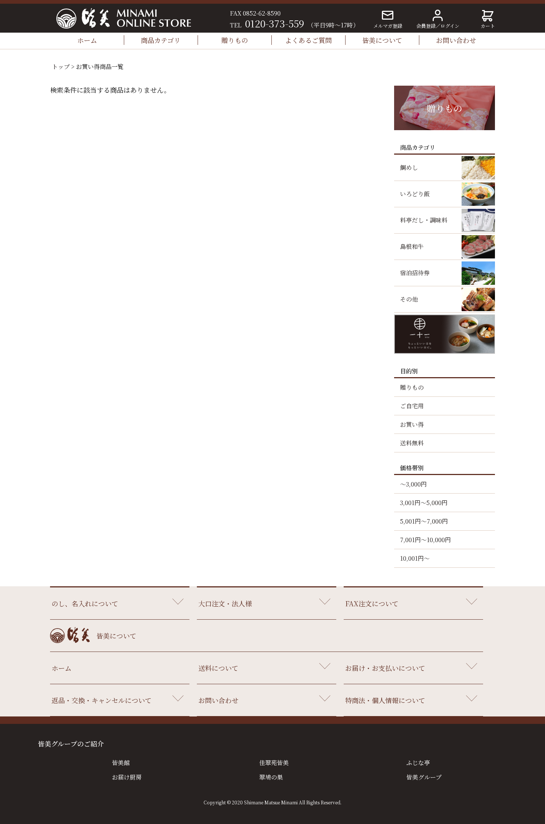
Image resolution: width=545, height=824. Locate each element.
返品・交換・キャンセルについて (102, 700)
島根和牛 (412, 246)
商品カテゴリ (161, 40)
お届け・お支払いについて (385, 668)
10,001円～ (415, 558)
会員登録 (426, 25)
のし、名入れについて (85, 603)
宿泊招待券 (415, 272)
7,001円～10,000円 (425, 539)
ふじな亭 (418, 762)
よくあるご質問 (308, 40)
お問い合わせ (456, 40)
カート (487, 25)
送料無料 (412, 443)
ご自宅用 (412, 406)
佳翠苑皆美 (274, 762)
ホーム (87, 40)
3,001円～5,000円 (423, 502)
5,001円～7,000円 (424, 521)
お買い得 (412, 424)
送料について (218, 668)
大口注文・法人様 (225, 603)
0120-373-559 (274, 23)
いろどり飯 (415, 193)
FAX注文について (372, 603)
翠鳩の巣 (271, 777)
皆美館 (121, 762)
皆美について (382, 40)
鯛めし (409, 167)
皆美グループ (424, 777)
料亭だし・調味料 (423, 220)
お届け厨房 (127, 777)
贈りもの (234, 40)
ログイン (449, 25)
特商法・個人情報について (385, 700)
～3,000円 (413, 484)
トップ (61, 66)
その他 (409, 299)
